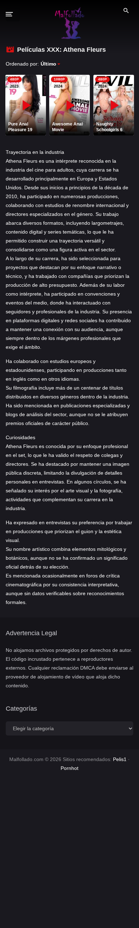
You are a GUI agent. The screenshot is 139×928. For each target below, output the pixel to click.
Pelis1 (120, 759)
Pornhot (69, 768)
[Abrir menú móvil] (13, 14)
